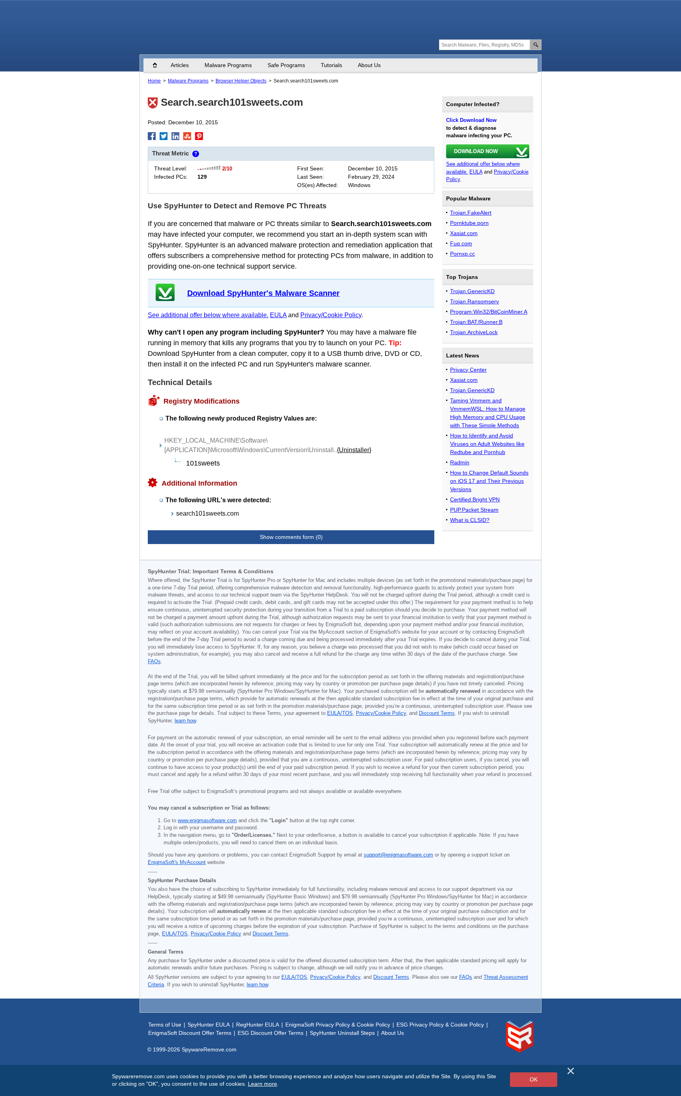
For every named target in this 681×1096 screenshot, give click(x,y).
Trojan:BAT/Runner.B (476, 322)
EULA (278, 315)
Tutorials (331, 65)
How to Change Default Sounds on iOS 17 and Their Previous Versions (489, 480)
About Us (369, 65)
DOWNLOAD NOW (476, 151)
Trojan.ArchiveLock (474, 332)
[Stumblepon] (187, 136)
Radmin (459, 462)
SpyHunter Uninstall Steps (342, 1033)
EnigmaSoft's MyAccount (177, 862)
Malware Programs (228, 65)
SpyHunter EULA (209, 1024)
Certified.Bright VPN (475, 499)
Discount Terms (437, 713)
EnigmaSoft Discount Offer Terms (189, 1033)
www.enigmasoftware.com (207, 820)
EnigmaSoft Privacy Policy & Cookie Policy (337, 1024)
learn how (185, 721)
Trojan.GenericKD (472, 291)
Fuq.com (461, 243)
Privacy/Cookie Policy (330, 315)
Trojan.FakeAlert (470, 212)
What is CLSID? (469, 520)
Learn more (262, 1084)
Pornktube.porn (469, 223)
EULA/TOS (340, 713)
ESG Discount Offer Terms (270, 1033)
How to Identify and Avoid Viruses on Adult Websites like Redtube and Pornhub (487, 443)
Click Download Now (471, 120)
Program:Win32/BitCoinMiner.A (488, 312)
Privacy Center (468, 370)
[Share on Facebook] (152, 136)
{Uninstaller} (354, 450)
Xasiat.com (464, 233)
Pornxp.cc (462, 254)
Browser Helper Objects (241, 81)
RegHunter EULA (257, 1024)
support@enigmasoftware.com (398, 855)
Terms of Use (164, 1024)
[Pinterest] (199, 136)
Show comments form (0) (291, 537)
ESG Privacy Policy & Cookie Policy (440, 1024)
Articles (180, 65)
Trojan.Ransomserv (474, 301)
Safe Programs (286, 65)
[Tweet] (163, 136)
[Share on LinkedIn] (175, 136)
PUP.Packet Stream (474, 510)
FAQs (154, 661)
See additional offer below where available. (208, 315)
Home (159, 65)
